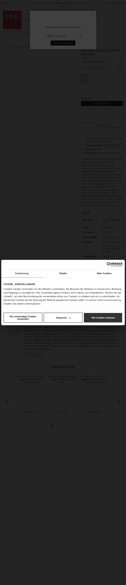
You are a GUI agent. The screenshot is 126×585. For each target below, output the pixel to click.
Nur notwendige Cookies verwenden (23, 317)
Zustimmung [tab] (22, 273)
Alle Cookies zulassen (103, 317)
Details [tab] (63, 273)
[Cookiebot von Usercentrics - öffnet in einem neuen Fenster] (109, 264)
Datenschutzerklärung (109, 300)
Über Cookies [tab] (104, 273)
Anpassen (61, 317)
